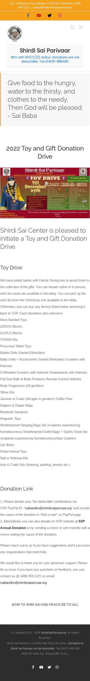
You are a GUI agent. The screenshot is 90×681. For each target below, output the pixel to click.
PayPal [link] (13, 508)
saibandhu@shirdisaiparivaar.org (52, 7)
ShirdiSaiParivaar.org (53, 632)
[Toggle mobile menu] (81, 27)
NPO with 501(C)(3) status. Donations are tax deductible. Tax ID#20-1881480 (45, 59)
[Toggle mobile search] (72, 27)
